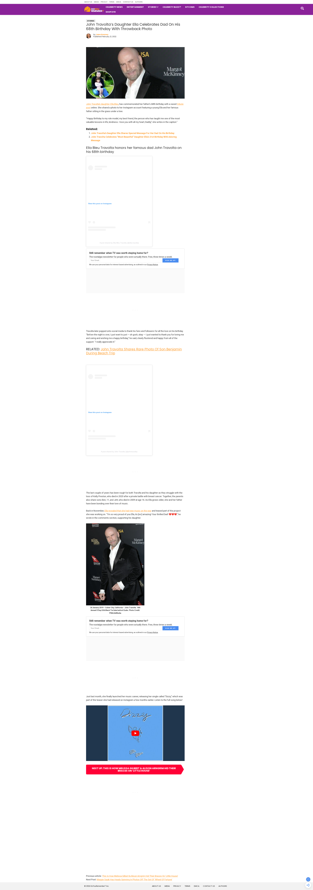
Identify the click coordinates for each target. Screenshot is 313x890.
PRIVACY (104, 2)
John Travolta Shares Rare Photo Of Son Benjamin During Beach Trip (134, 351)
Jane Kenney (102, 34)
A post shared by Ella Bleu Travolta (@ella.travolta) (119, 243)
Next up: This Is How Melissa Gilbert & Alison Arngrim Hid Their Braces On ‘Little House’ (134, 769)
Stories (90, 21)
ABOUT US (88, 2)
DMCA (118, 2)
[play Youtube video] (135, 733)
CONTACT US (128, 2)
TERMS (111, 2)
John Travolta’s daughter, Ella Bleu (102, 104)
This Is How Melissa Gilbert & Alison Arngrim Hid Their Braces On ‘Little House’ (140, 876)
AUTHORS (139, 2)
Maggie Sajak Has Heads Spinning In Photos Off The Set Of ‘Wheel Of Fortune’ (134, 879)
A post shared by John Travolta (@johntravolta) (119, 452)
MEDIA (96, 2)
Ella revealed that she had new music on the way (128, 510)
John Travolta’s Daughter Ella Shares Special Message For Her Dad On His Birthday (132, 133)
